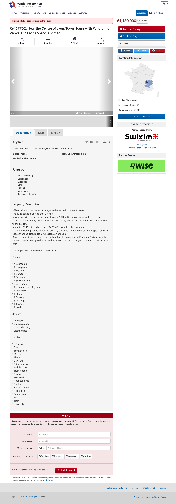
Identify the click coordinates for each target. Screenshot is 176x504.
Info (131, 488)
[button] (16, 81)
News (137, 488)
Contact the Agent (66, 470)
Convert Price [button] (142, 21)
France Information (149, 488)
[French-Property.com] (25, 5)
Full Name (27, 434)
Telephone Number (25, 448)
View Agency (142, 145)
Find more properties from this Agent (141, 148)
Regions (162, 488)
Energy (55, 132)
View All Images (84, 113)
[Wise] (141, 166)
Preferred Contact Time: (23, 456)
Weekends (73, 456)
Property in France (142, 497)
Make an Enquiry (131, 29)
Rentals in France (158, 497)
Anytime (87, 456)
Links (121, 488)
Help (126, 488)
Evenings (58, 456)
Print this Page (130, 36)
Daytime (45, 456)
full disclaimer (48, 480)
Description (23, 132)
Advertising (112, 488)
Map (41, 132)
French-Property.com (30, 496)
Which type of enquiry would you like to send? (31, 470)
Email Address (26, 441)
